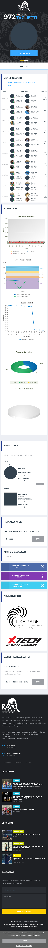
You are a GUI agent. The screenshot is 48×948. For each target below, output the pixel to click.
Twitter (28, 762)
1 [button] (22, 60)
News (13, 926)
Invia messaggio (24, 911)
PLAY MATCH (24, 53)
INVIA (38, 539)
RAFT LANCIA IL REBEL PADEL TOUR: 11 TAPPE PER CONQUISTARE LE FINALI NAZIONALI (27, 797)
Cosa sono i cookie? (24, 946)
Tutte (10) (8, 85)
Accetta (24, 941)
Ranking (33, 924)
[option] (24, 40)
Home (6, 924)
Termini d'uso (28, 926)
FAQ (35, 926)
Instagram (18, 762)
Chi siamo (12, 924)
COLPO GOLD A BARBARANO (24, 809)
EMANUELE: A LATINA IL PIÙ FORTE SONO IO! (29, 859)
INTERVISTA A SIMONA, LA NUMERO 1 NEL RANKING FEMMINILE (29, 847)
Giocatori (40, 924)
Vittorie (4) (8, 82)
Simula (40, 484)
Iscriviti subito (11, 755)
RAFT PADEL (14, 921)
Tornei (19, 924)
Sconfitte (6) (30, 82)
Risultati (24, 67)
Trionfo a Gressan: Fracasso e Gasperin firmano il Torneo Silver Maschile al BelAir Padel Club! (28, 784)
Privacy (19, 926)
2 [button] (26, 60)
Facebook (7, 762)
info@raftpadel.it (13, 747)
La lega (25, 924)
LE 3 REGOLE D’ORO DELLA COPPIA (26, 834)
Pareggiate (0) (19, 82)
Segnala (8, 556)
